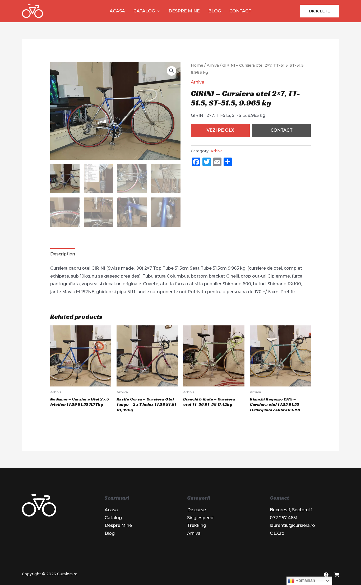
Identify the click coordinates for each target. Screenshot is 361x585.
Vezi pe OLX (220, 130)
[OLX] (336, 574)
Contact (240, 10)
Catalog (144, 10)
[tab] (62, 254)
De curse (196, 509)
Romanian (304, 580)
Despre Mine (184, 10)
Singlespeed (200, 517)
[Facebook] (326, 574)
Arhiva (213, 65)
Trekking (196, 525)
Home (197, 65)
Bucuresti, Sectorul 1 (291, 509)
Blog (214, 10)
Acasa (117, 10)
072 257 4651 (283, 517)
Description (62, 253)
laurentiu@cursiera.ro (292, 525)
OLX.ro (277, 533)
